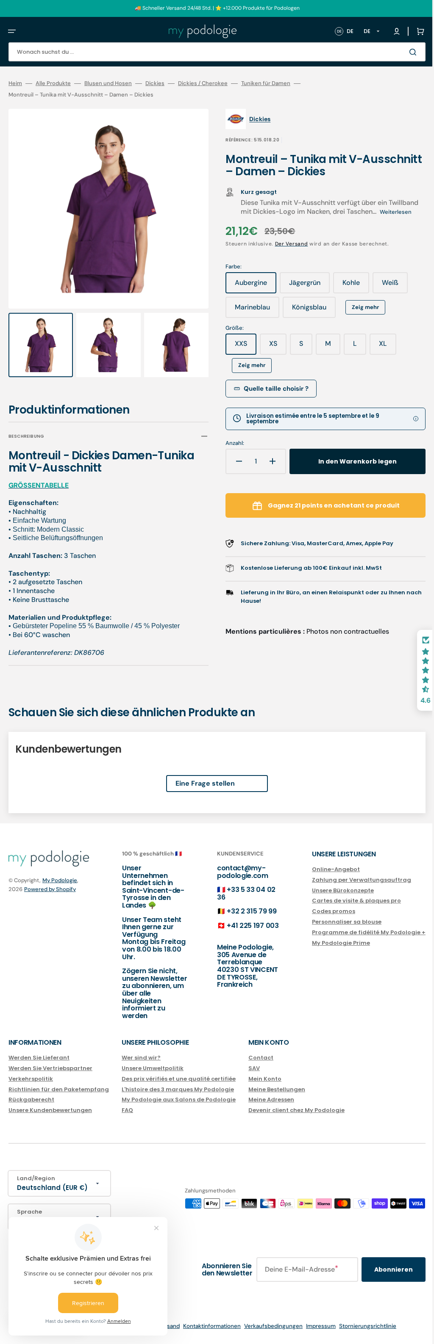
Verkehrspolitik (30, 1079)
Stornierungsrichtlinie (361, 1326)
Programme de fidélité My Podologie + (356, 932)
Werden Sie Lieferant (39, 1058)
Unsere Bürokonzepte (330, 890)
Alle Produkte (53, 83)
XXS (239, 346)
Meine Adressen (271, 1100)
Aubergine (249, 285)
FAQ (127, 1110)
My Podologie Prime (328, 943)
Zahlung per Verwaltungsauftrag (348, 880)
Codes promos (320, 911)
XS (272, 346)
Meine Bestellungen (276, 1089)
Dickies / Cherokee (203, 83)
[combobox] (210, 51)
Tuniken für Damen (265, 83)
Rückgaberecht (31, 1100)
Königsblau (308, 310)
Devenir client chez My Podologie (296, 1110)
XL (381, 346)
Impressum (314, 1326)
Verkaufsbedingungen (267, 1326)
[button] (12, 31)
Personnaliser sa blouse (334, 922)
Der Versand (285, 243)
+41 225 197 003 (244, 925)
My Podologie (59, 880)
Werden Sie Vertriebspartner (50, 1068)
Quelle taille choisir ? (270, 388)
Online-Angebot (323, 869)
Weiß (389, 285)
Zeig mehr (359, 307)
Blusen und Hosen (108, 83)
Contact (260, 1058)
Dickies (154, 83)
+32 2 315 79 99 (243, 911)
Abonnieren (381, 1269)
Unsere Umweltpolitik (153, 1068)
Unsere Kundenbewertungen (50, 1110)
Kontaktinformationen (205, 1326)
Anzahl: (229, 443)
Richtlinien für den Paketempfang (58, 1089)
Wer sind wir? (141, 1058)
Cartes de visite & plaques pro (343, 901)
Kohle (350, 285)
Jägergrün (303, 285)
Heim (15, 83)
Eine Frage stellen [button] (198, 775)
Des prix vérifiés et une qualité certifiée (179, 1079)
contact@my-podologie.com (234, 871)
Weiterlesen (390, 211)
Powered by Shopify (50, 889)
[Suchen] (402, 52)
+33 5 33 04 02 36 (238, 893)
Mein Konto (264, 1079)
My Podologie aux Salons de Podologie (179, 1100)
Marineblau (251, 310)
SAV (254, 1068)
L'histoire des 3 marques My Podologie (178, 1089)
